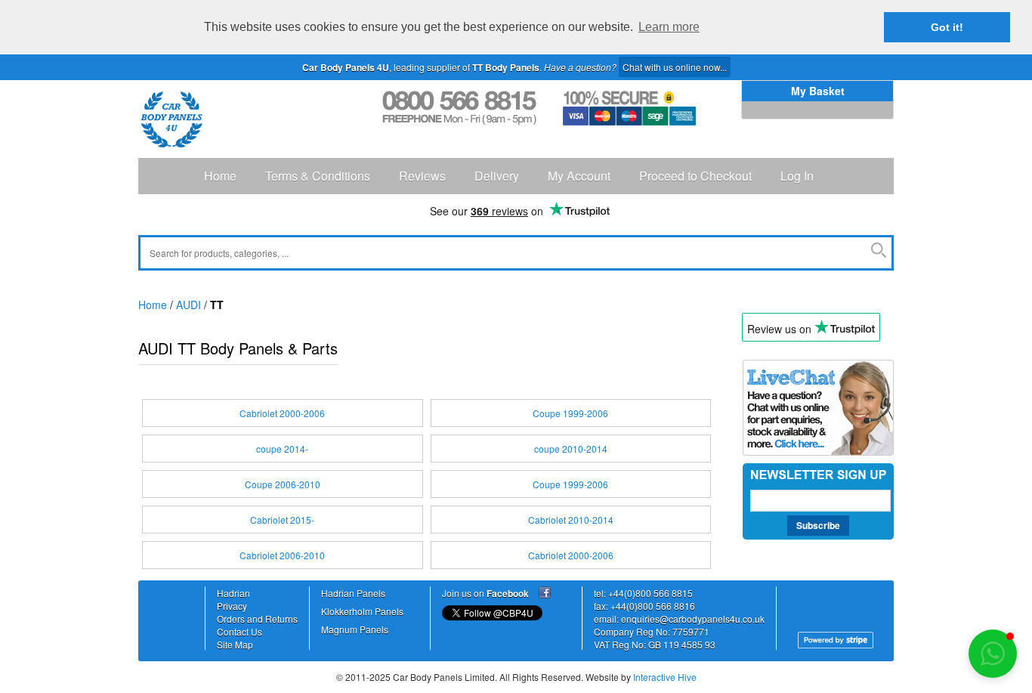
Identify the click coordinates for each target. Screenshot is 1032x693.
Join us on (485, 592)
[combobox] (516, 253)
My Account (579, 175)
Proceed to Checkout (695, 175)
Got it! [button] (947, 27)
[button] (993, 654)
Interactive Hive (665, 676)
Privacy (232, 605)
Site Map (235, 644)
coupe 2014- (282, 448)
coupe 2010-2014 (570, 448)
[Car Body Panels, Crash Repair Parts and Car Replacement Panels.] (171, 119)
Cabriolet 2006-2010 (282, 555)
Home (220, 175)
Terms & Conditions (317, 175)
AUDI (188, 304)
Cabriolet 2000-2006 (282, 413)
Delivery (496, 175)
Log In (797, 175)
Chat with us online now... (675, 66)
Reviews (422, 175)
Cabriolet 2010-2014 (570, 519)
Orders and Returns (257, 618)
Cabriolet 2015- (282, 519)
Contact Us (239, 631)
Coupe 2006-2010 (282, 484)
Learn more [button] (669, 26)
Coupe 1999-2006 (570, 413)
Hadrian (233, 592)
